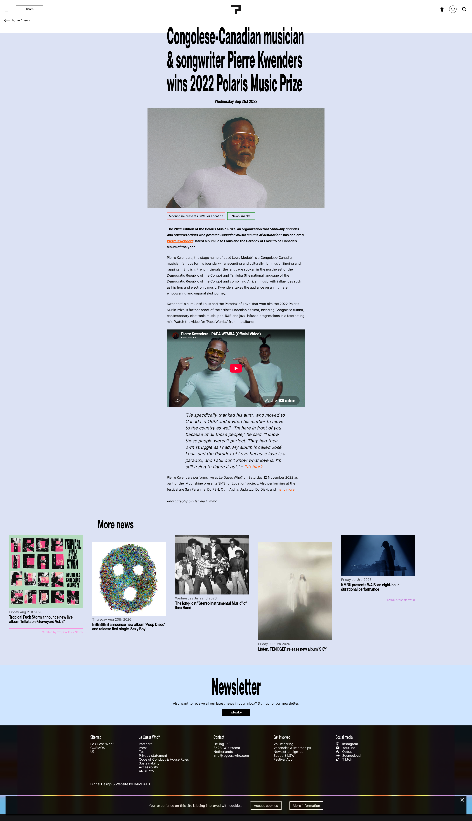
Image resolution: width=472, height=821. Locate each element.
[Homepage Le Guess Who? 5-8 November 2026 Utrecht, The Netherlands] (236, 9)
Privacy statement (153, 755)
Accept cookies (266, 806)
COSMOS (97, 748)
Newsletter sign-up (288, 752)
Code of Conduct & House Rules (164, 759)
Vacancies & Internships (292, 748)
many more (285, 489)
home (16, 20)
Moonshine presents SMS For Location (196, 216)
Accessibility (148, 767)
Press (143, 748)
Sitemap (95, 737)
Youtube (348, 748)
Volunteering (283, 744)
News (26, 20)
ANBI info (146, 771)
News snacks (241, 216)
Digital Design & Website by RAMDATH (120, 784)
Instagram (349, 744)
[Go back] (7, 20)
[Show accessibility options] (442, 9)
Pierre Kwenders (180, 241)
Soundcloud (351, 755)
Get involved (282, 737)
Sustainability (149, 763)
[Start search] (463, 9)
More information (306, 806)
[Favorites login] (453, 9)
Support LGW (284, 755)
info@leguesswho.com (231, 755)
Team (143, 752)
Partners (145, 744)
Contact (219, 737)
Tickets (30, 9)
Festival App (283, 759)
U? (92, 752)
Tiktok (346, 759)
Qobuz (347, 752)
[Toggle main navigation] (7, 9)
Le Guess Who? (102, 744)
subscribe (236, 712)
